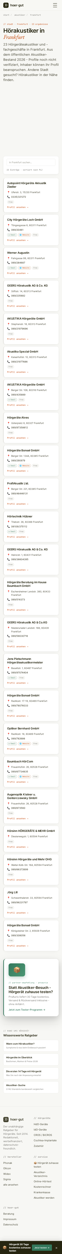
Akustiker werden (44, 1197)
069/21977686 (19, 361)
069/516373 (18, 599)
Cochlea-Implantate (45, 1140)
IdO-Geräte (40, 1129)
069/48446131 (19, 493)
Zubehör (39, 1145)
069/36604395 (19, 559)
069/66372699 (19, 869)
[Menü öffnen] (55, 5)
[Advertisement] (31, 124)
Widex (7, 1173)
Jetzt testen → (41, 1247)
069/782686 (18, 738)
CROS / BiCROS (43, 1135)
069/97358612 (19, 427)
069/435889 (18, 394)
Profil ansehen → (17, 207)
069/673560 (18, 808)
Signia (7, 1179)
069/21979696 (19, 328)
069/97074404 (19, 672)
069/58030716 (19, 636)
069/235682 (18, 295)
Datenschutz (10, 1224)
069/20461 (17, 229)
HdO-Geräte (41, 1124)
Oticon (7, 1168)
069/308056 (18, 935)
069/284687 (18, 262)
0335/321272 (18, 196)
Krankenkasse (42, 1192)
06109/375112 (19, 526)
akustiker (19, 15)
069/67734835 (19, 771)
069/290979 (18, 460)
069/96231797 (19, 902)
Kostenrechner (42, 1186)
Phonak (7, 1162)
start (6, 15)
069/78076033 (19, 705)
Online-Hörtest (42, 1181)
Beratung (8, 1213)
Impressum (9, 1219)
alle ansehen (10, 1184)
